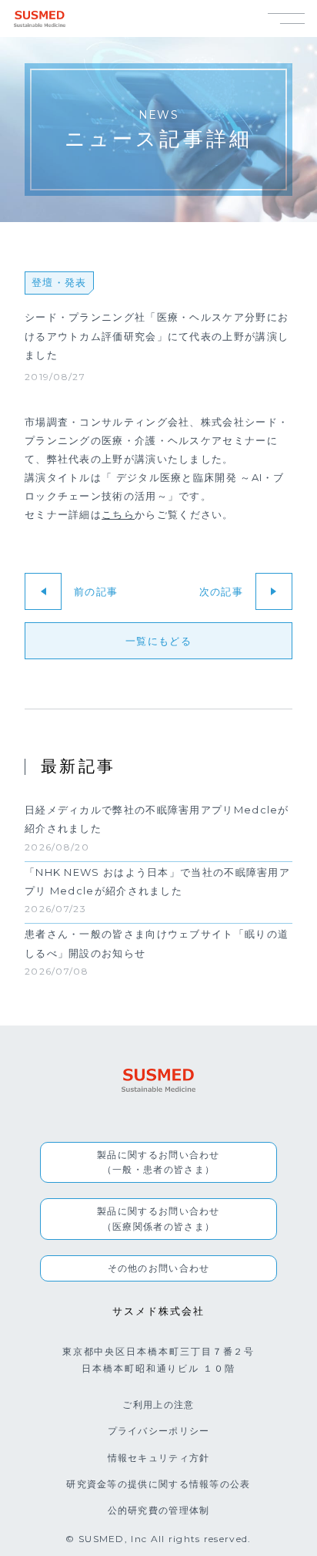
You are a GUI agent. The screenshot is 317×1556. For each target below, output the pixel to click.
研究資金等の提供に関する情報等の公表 (158, 1484)
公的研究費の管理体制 (159, 1510)
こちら (118, 514)
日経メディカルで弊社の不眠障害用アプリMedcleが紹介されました (157, 819)
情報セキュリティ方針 (159, 1457)
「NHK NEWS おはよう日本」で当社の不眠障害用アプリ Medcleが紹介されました (157, 881)
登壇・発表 (59, 282)
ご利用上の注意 (158, 1404)
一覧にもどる (158, 641)
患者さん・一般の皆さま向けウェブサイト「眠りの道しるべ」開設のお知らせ (157, 943)
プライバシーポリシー (159, 1430)
